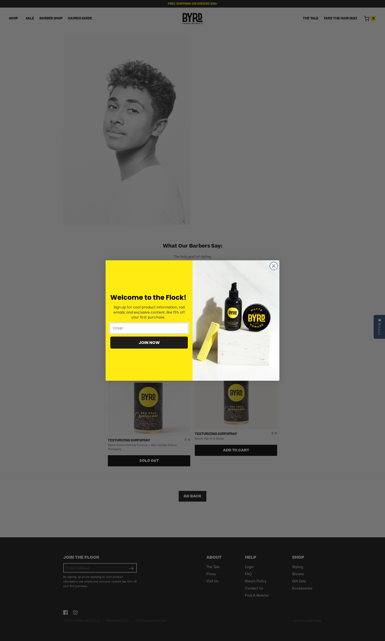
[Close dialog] (274, 266)
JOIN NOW (149, 342)
